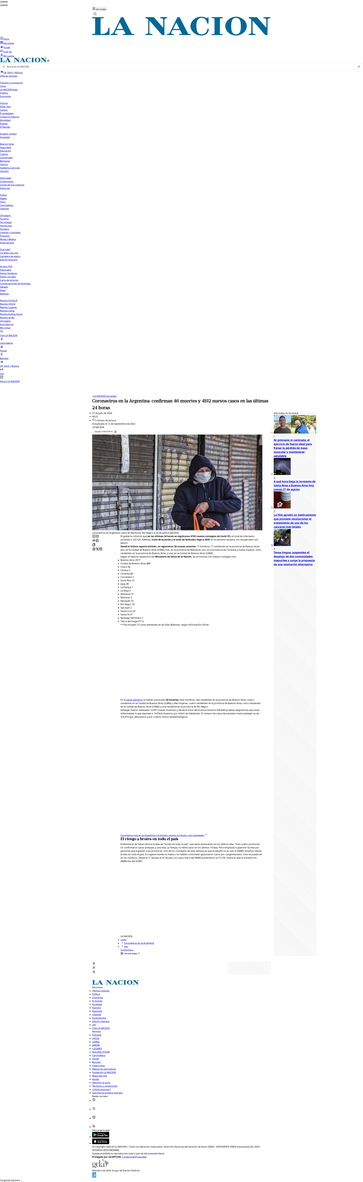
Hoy (126, 946)
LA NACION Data (9, 89)
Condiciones (128, 1156)
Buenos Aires (7, 144)
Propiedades (7, 113)
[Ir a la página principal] (181, 34)
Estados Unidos (8, 133)
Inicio (6, 39)
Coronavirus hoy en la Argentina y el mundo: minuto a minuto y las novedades (162, 835)
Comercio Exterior (9, 116)
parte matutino (134, 699)
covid (123, 939)
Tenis (3, 201)
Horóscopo (6, 225)
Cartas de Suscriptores (12, 184)
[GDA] (100, 1167)
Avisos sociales (8, 276)
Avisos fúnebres (8, 273)
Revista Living (7, 310)
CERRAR (4, 2)
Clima (3, 86)
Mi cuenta (8, 56)
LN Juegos (5, 215)
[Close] (94, 964)
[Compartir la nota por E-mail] (100, 549)
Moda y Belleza (8, 239)
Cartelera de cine (9, 252)
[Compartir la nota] (94, 541)
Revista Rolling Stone (11, 314)
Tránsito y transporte (11, 82)
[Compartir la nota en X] (97, 549)
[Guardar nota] (94, 536)
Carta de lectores (9, 280)
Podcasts (5, 235)
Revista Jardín (7, 317)
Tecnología (6, 222)
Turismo (4, 218)
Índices (4, 123)
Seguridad (5, 147)
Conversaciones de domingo (15, 283)
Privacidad (140, 1156)
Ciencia (4, 164)
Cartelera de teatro (10, 256)
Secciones (8, 43)
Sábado (4, 287)
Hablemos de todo (10, 167)
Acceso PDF (6, 266)
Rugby (3, 198)
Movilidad (5, 120)
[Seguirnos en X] (94, 1109)
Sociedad (110, 396)
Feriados (4, 229)
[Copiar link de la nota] (94, 545)
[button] (181, 220)
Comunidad (6, 157)
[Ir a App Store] (100, 1143)
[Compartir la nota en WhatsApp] (97, 541)
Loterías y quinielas (10, 232)
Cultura (4, 154)
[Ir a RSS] (94, 1126)
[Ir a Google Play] (100, 1136)
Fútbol (3, 195)
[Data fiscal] (94, 1176)
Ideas (3, 290)
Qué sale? (5, 249)
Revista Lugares (8, 307)
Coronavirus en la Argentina (139, 943)
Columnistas (6, 181)
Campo (4, 110)
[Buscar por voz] (359, 66)
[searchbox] (180, 66)
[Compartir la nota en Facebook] (94, 549)
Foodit (6, 47)
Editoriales (5, 178)
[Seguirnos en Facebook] (94, 1100)
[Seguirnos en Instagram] (94, 1118)
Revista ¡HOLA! (7, 304)
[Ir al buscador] (95, 14)
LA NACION (98, 396)
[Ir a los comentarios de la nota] (97, 536)
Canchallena (6, 205)
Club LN (7, 51)
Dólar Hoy (5, 106)
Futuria (4, 103)
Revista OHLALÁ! (8, 300)
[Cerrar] (48, 61)
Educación (5, 150)
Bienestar (5, 161)
